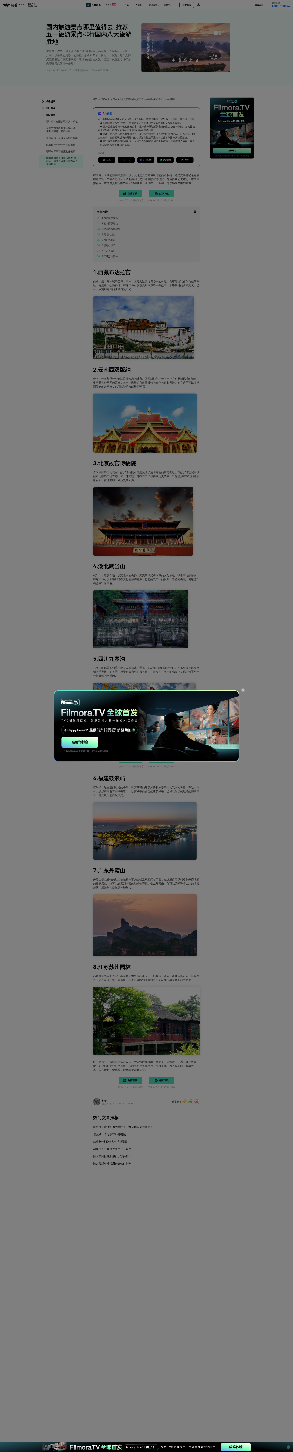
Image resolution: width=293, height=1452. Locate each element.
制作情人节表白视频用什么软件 (112, 1149)
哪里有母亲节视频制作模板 (60, 151)
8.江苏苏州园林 (110, 256)
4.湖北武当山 (109, 234)
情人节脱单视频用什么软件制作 (112, 1163)
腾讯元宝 (167, 160)
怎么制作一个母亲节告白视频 (62, 138)
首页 (95, 99)
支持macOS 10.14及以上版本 (161, 200)
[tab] (61, 101)
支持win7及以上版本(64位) (130, 200)
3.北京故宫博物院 (111, 229)
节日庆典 (105, 99)
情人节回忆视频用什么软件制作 (112, 1156)
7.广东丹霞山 (109, 250)
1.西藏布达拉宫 (110, 218)
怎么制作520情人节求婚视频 (110, 1141)
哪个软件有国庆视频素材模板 (62, 121)
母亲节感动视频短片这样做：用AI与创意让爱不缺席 (62, 130)
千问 (128, 160)
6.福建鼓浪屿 (109, 245)
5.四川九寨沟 (109, 240)
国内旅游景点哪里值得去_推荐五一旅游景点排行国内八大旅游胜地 (62, 161)
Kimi (187, 160)
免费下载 (132, 193)
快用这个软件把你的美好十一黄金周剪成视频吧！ (123, 1127)
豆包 (108, 160)
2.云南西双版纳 (110, 223)
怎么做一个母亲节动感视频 (60, 144)
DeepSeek (147, 160)
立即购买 (187, 5)
